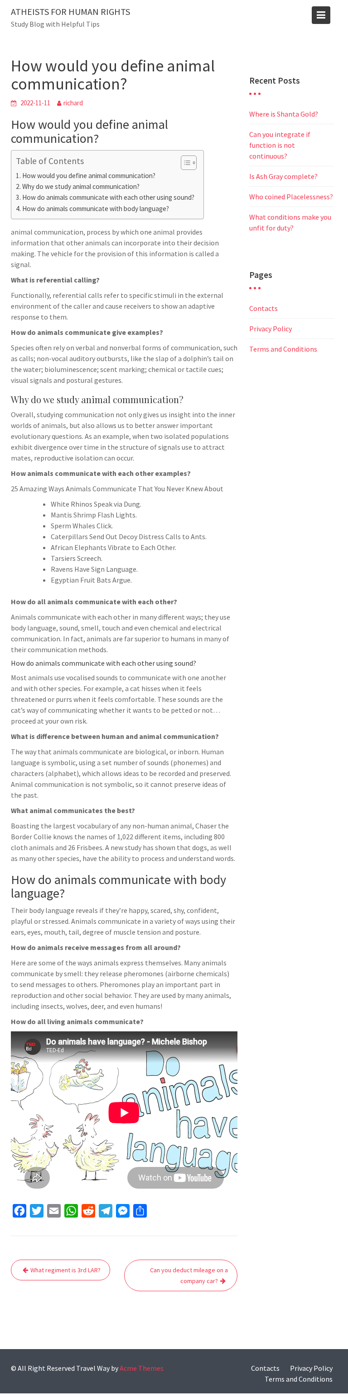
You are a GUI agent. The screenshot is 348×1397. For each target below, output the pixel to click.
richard (73, 103)
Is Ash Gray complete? (283, 176)
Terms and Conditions (283, 348)
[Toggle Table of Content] (184, 162)
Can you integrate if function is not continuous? (279, 145)
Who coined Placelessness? (291, 196)
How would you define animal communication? (88, 175)
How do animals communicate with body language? (95, 208)
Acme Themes (142, 1368)
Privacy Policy (270, 328)
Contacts (263, 308)
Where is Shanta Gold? (283, 113)
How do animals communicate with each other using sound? (108, 197)
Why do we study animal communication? (81, 186)
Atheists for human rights (70, 11)
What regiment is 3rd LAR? (65, 1270)
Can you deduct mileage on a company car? (189, 1275)
